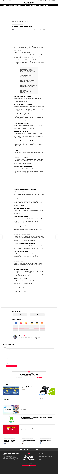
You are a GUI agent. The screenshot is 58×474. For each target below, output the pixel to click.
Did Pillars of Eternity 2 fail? (26, 84)
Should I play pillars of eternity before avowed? (29, 85)
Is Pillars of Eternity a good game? (27, 86)
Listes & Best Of (10, 5)
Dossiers (40, 5)
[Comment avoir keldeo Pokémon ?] (1, 237)
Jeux (14, 438)
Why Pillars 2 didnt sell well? (26, 81)
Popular (45, 0)
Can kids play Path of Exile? (26, 91)
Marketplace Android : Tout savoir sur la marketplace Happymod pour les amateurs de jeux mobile (36, 418)
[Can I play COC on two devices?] (47, 390)
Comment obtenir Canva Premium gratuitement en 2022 (33, 408)
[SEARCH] (54, 5)
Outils (47, 5)
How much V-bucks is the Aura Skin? (28, 387)
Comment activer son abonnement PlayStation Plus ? (11, 397)
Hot (49, 0)
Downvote (37, 314)
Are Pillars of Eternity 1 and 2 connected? (28, 71)
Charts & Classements (18, 5)
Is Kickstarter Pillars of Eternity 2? (27, 82)
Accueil (4, 5)
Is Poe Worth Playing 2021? (25, 74)
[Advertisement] (29, 13)
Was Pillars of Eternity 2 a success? (27, 70)
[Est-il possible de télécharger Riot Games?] (11, 429)
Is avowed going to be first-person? (27, 79)
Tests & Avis (26, 5)
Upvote (20, 314)
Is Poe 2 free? (23, 76)
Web (44, 5)
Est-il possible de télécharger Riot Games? (30, 428)
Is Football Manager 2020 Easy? (45, 441)
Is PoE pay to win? (24, 90)
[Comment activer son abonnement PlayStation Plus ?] (11, 390)
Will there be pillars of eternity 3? (26, 69)
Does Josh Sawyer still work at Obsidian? (28, 80)
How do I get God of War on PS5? (28, 441)
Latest (41, 0)
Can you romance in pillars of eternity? (27, 87)
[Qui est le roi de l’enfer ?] (57, 237)
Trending (53, 0)
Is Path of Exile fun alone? (25, 92)
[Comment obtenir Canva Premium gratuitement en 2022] (11, 409)
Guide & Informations (33, 5)
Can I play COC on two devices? (45, 396)
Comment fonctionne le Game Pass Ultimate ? (9, 441)
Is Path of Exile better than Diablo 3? (27, 75)
